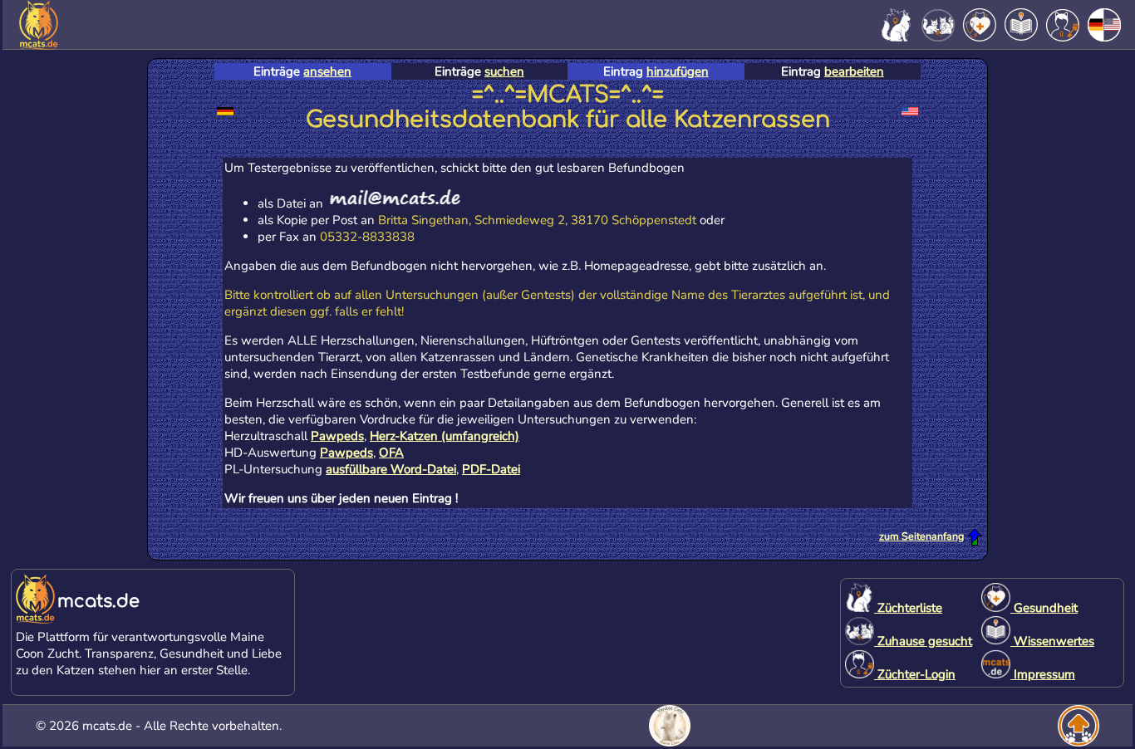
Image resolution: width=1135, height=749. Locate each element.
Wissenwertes (1052, 641)
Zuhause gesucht (923, 641)
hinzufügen (677, 71)
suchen (504, 71)
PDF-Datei (491, 469)
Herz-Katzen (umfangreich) (444, 436)
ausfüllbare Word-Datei (391, 469)
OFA (391, 452)
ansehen (327, 71)
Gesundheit (1044, 608)
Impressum (1042, 674)
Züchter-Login (915, 674)
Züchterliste (908, 608)
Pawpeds (337, 436)
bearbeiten (854, 71)
